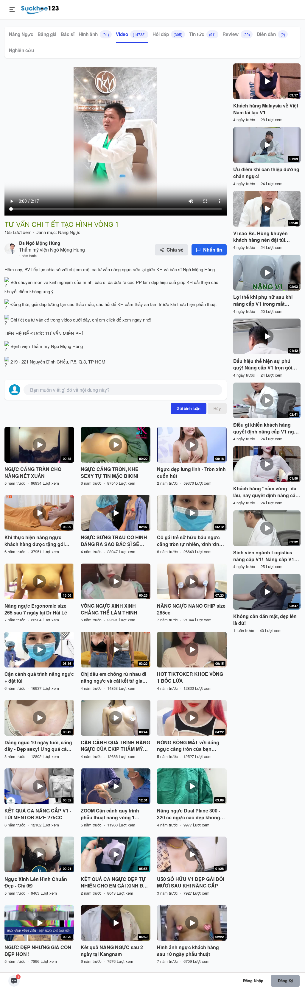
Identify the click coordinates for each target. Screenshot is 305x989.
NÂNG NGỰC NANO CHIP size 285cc (191, 609)
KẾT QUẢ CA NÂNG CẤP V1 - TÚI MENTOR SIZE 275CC (37, 814)
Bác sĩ (67, 34)
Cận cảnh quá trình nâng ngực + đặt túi (39, 677)
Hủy (217, 408)
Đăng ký (285, 980)
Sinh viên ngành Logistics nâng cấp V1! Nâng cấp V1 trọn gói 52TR (263, 556)
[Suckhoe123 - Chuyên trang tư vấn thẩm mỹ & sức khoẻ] (40, 8)
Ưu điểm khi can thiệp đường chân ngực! (266, 173)
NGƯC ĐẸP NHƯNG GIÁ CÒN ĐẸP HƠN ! (37, 950)
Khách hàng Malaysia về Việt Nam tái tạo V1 (265, 109)
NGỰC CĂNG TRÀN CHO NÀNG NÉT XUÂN (32, 472)
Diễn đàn (271, 34)
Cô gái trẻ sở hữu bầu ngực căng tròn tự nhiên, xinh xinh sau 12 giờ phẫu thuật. (189, 541)
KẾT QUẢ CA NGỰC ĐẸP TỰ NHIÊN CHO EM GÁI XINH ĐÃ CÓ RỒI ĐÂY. (114, 883)
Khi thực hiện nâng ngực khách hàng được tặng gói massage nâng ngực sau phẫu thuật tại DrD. (39, 541)
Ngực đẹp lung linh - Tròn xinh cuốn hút (191, 472)
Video (131, 34)
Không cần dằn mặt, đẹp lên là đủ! (265, 619)
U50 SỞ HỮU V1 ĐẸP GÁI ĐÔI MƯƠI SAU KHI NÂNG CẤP (190, 882)
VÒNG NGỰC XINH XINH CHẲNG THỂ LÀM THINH (109, 609)
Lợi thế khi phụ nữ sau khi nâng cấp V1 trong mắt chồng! (262, 301)
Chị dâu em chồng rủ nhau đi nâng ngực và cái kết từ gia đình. (113, 677)
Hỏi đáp (167, 34)
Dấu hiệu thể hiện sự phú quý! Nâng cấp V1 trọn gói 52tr (262, 365)
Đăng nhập (253, 980)
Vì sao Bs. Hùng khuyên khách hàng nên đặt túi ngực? (260, 237)
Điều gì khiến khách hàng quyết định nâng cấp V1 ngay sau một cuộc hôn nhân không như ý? (266, 428)
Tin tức (202, 34)
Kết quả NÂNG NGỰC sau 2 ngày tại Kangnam (112, 950)
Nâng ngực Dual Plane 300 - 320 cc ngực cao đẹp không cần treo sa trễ (188, 814)
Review (236, 34)
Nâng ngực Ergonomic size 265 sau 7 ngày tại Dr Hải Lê (35, 609)
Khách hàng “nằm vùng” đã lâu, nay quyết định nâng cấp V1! (265, 492)
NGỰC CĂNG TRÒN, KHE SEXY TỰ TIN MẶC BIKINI (110, 472)
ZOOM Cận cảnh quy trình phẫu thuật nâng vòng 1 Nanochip (110, 814)
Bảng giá (47, 34)
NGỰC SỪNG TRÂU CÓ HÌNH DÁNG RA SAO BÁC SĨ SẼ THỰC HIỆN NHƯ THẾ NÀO (114, 541)
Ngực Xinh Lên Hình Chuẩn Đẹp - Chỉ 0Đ (35, 882)
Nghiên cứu (21, 50)
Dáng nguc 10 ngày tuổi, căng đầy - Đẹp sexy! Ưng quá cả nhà (38, 746)
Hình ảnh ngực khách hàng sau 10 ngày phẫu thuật (188, 950)
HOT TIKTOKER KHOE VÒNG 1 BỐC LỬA (190, 677)
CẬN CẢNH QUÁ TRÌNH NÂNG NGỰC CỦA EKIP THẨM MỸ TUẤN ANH (115, 746)
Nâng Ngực (21, 34)
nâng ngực (121, 269)
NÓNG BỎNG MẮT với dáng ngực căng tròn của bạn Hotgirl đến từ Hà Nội (188, 746)
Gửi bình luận (188, 408)
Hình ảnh (94, 34)
